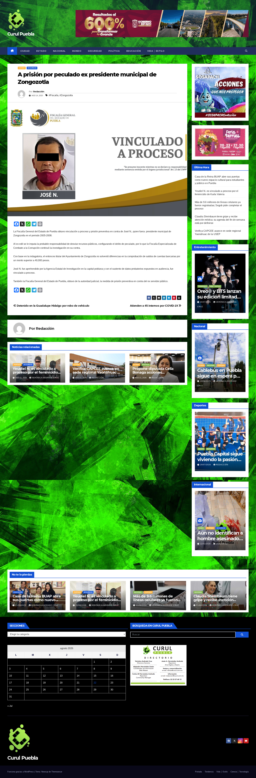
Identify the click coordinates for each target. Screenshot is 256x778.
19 (44, 682)
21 (78, 682)
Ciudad (25, 51)
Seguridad (95, 51)
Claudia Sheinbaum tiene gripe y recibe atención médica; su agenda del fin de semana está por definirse (220, 219)
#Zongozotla (66, 95)
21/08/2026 (21, 605)
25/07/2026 (205, 302)
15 (95, 675)
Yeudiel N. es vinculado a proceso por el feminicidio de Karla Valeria (35, 372)
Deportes (211, 449)
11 (27, 675)
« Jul (9, 706)
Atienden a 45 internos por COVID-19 (154, 305)
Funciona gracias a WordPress (20, 772)
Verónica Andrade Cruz (45, 378)
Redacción (38, 91)
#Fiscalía (53, 95)
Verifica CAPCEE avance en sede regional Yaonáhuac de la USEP (97, 372)
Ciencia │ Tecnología (240, 772)
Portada (17, 364)
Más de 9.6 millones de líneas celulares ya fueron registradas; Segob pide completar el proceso (218, 205)
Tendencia (220, 523)
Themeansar (56, 772)
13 (61, 675)
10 (10, 675)
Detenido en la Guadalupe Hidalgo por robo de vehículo (52, 305)
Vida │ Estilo (156, 51)
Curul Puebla (20, 34)
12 (44, 675)
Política (114, 51)
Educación (133, 51)
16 (112, 675)
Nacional (59, 51)
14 (78, 675)
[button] (246, 51)
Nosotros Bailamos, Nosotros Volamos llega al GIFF (218, 296)
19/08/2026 (205, 381)
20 (61, 682)
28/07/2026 (205, 465)
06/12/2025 (205, 539)
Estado (41, 51)
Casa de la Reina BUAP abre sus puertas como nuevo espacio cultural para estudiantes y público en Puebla (219, 179)
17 (10, 682)
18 (27, 682)
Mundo (76, 51)
